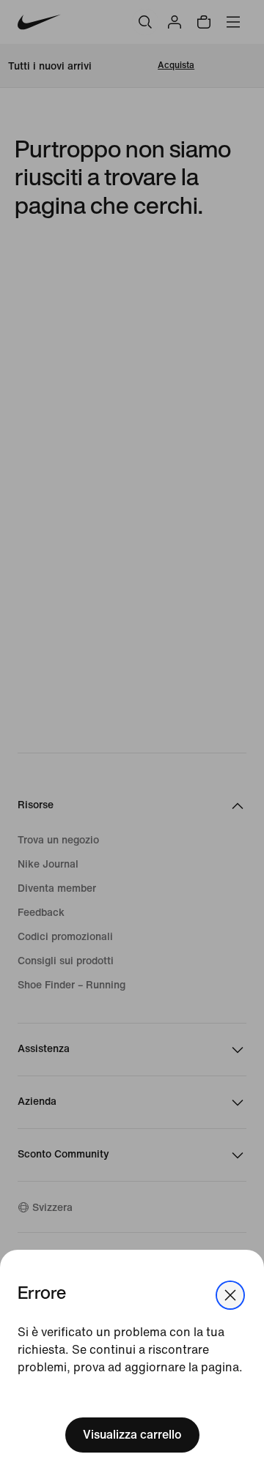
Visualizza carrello (132, 1434)
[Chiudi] (230, 1295)
